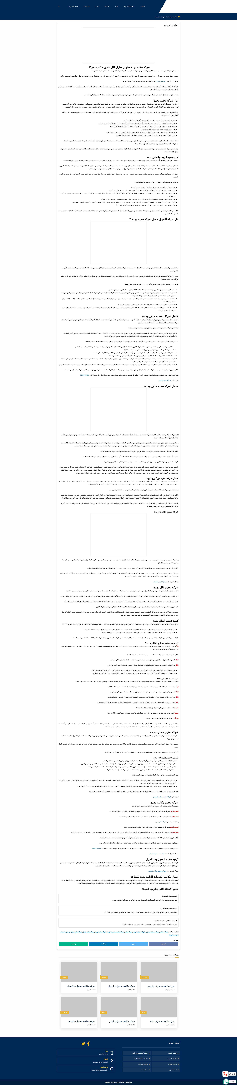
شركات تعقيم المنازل (152, 932)
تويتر (133, 944)
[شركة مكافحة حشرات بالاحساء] (79, 972)
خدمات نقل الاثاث (143, 1064)
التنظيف (142, 6)
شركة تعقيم (128, 932)
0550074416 (84, 375)
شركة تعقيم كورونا (100, 932)
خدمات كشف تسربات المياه (140, 1053)
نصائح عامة (144, 1070)
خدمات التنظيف (172, 1058)
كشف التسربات (73, 6)
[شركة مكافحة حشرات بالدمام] (79, 1007)
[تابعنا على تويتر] (83, 1044)
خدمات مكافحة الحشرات (141, 1058)
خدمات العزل (173, 1070)
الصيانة (107, 6)
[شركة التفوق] (166, 6)
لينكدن (103, 944)
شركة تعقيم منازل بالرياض (157, 853)
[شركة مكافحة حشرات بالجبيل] (119, 972)
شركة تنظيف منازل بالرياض (157, 871)
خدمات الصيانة (172, 1064)
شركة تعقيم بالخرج (165, 380)
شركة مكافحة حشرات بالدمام (82, 1021)
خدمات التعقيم (171, 17)
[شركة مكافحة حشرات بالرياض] (159, 972)
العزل (116, 6)
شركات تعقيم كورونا (139, 932)
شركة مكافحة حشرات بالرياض (160, 986)
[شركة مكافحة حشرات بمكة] (159, 1007)
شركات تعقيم (164, 932)
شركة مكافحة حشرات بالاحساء (81, 986)
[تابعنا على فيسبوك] (88, 1044)
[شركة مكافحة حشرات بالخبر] (119, 1007)
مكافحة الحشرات (129, 6)
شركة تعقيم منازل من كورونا (73, 932)
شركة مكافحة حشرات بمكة (162, 1021)
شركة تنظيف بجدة (160, 822)
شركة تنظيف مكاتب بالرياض (162, 797)
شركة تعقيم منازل (88, 932)
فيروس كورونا (160, 81)
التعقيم (97, 6)
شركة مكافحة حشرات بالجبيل (121, 986)
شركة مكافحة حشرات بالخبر (122, 1021)
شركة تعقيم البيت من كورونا (115, 932)
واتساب (72, 944)
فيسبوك (162, 944)
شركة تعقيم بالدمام (159, 582)
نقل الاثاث (87, 6)
